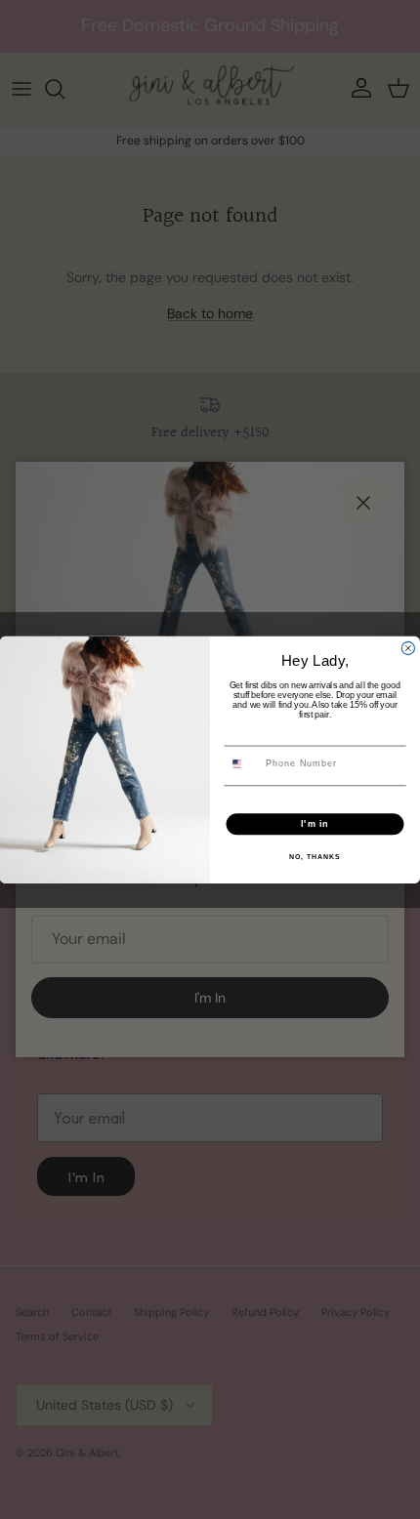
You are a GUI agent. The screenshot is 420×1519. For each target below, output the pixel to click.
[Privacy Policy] (338, 799)
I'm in (315, 823)
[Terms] (343, 799)
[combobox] (243, 764)
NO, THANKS (314, 856)
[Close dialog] (407, 647)
